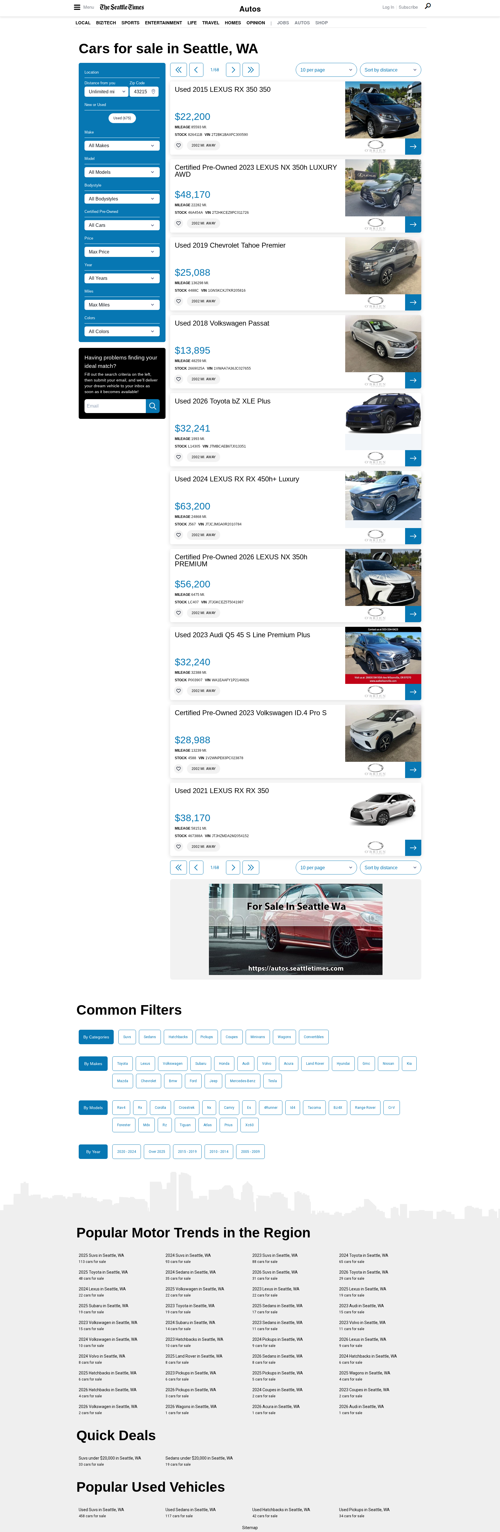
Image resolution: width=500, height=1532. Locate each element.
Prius (229, 1125)
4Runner (270, 1108)
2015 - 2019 (187, 1152)
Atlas (207, 1125)
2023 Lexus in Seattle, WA (275, 1292)
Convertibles (314, 1037)
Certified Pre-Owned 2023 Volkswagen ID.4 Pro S (251, 712)
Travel (210, 22)
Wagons (284, 1037)
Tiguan (185, 1125)
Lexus (145, 1064)
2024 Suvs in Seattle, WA (188, 1258)
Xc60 (249, 1125)
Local (83, 22)
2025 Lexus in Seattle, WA (362, 1292)
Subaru (200, 1064)
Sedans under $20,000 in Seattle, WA (199, 1461)
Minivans (258, 1037)
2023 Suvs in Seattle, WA (275, 1258)
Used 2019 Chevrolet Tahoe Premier (230, 245)
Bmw (173, 1081)
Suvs (127, 1037)
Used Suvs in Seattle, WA (101, 1512)
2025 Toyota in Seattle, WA (103, 1275)
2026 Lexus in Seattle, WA (362, 1342)
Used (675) (122, 118)
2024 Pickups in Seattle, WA (277, 1342)
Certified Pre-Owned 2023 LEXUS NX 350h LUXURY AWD (256, 171)
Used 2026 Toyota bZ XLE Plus (223, 401)
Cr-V (391, 1108)
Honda (224, 1064)
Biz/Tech (106, 22)
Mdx (146, 1125)
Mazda (122, 1081)
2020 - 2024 (126, 1152)
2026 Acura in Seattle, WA (276, 1409)
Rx (140, 1108)
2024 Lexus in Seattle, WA (102, 1292)
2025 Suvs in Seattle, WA (101, 1258)
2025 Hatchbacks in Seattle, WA (108, 1376)
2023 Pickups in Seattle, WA (191, 1376)
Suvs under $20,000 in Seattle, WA (110, 1461)
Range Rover (365, 1108)
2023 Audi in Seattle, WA (361, 1308)
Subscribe (408, 7)
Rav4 (121, 1108)
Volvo (266, 1064)
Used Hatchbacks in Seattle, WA (281, 1512)
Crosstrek (186, 1108)
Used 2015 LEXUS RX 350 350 (223, 89)
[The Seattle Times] (122, 7)
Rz (165, 1125)
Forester (123, 1125)
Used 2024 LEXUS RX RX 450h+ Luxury (237, 479)
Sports (130, 22)
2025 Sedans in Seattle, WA (277, 1308)
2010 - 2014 (218, 1152)
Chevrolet (148, 1081)
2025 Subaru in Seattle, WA (103, 1308)
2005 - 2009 (250, 1152)
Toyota (122, 1064)
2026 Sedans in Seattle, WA (277, 1359)
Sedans (150, 1037)
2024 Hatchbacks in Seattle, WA (368, 1359)
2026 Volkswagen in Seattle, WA (108, 1409)
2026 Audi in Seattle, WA (361, 1409)
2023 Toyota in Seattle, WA (190, 1308)
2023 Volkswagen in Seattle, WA (108, 1325)
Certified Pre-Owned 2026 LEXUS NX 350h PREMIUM (241, 560)
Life (192, 22)
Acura (288, 1064)
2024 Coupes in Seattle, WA (277, 1392)
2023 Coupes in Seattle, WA (364, 1392)
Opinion (256, 22)
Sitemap (250, 1527)
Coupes (232, 1037)
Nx (209, 1108)
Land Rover (315, 1064)
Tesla (272, 1081)
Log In (388, 7)
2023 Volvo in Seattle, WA (362, 1325)
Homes (233, 22)
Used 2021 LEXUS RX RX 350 (222, 790)
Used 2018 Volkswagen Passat (222, 323)
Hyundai (343, 1064)
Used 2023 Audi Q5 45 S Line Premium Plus (242, 634)
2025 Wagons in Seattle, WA (364, 1376)
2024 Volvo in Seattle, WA (102, 1359)
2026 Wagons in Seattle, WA (191, 1409)
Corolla (160, 1108)
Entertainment (163, 22)
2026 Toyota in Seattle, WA (363, 1275)
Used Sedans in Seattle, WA (191, 1512)
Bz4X (338, 1108)
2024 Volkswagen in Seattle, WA (108, 1342)
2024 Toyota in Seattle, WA (363, 1258)
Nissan (388, 1064)
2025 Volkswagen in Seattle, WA (195, 1292)
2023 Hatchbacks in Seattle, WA (194, 1342)
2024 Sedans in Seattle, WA (191, 1275)
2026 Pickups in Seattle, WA (191, 1392)
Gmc (366, 1064)
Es (249, 1108)
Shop (321, 22)
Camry (229, 1108)
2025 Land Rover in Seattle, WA (194, 1359)
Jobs (283, 22)
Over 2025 (157, 1152)
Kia (409, 1064)
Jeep (213, 1081)
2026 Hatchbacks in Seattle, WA (108, 1392)
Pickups (207, 1037)
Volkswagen (173, 1064)
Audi (245, 1064)
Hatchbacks (178, 1037)
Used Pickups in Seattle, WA (364, 1512)
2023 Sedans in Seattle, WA (277, 1325)
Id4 (292, 1108)
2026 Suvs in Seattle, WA (275, 1275)
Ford (193, 1081)
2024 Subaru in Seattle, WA (190, 1325)
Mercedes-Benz (242, 1081)
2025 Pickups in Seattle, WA (277, 1376)
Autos (250, 8)
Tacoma (314, 1108)
